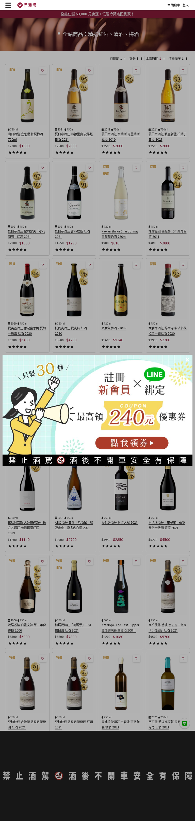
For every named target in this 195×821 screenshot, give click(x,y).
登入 (186, 5)
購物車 (175, 5)
